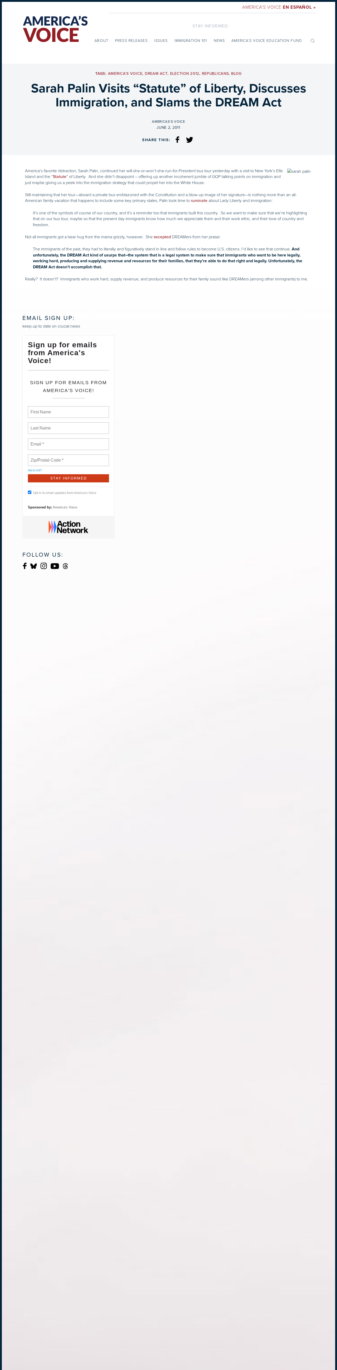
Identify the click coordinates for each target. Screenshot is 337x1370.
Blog (236, 73)
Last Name (39, 425)
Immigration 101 (191, 40)
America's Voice (279, 7)
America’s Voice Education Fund (266, 40)
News (219, 40)
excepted (162, 237)
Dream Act (156, 73)
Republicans (215, 73)
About (101, 40)
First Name (40, 408)
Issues (161, 40)
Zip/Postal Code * (46, 457)
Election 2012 (184, 73)
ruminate (199, 200)
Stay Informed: (210, 26)
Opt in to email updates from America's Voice (64, 493)
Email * (36, 441)
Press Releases (131, 40)
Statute (59, 176)
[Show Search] (312, 40)
